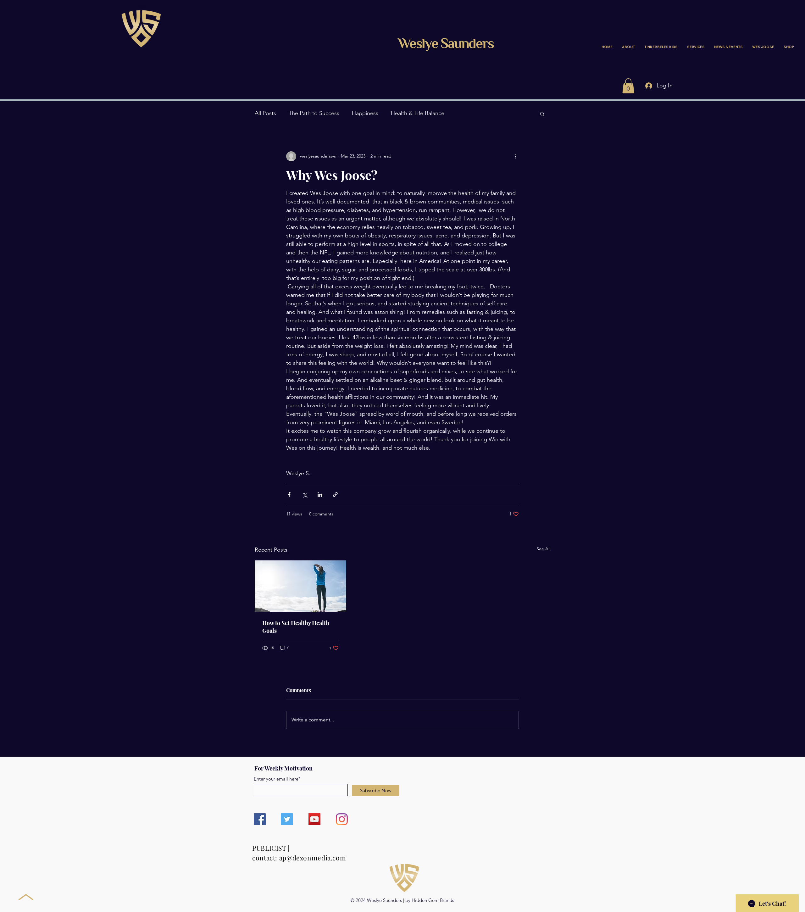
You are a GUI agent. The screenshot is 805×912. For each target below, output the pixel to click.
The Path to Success (314, 113)
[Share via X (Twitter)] (305, 495)
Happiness (365, 113)
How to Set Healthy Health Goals (295, 626)
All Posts (265, 113)
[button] (628, 85)
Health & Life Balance (417, 113)
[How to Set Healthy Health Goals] (300, 586)
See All (543, 549)
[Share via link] (335, 495)
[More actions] (515, 156)
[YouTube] (314, 819)
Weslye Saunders (445, 45)
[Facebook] (260, 819)
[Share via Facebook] (289, 495)
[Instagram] (342, 819)
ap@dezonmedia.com (312, 857)
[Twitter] (287, 819)
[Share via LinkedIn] (320, 495)
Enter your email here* (277, 778)
